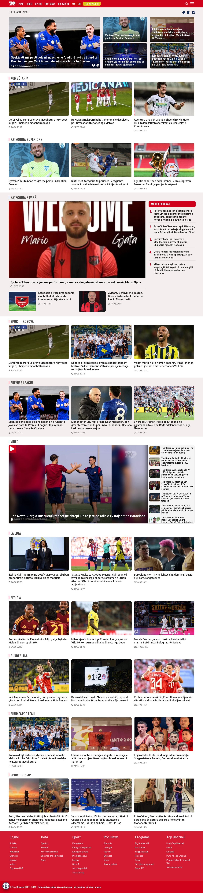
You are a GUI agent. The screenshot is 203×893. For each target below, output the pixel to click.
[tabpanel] (54, 42)
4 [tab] (17, 66)
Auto (43, 860)
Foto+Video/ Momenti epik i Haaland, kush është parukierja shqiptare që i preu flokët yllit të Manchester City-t (174, 229)
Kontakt (170, 852)
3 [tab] (15, 66)
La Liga (16, 533)
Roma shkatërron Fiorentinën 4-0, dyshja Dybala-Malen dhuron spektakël (38, 643)
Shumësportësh (23, 713)
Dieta (106, 860)
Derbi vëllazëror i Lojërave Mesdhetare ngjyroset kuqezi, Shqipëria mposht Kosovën (38, 123)
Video (29, 4)
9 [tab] (28, 66)
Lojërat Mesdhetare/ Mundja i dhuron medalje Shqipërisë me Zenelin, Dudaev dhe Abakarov (161, 759)
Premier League (22, 382)
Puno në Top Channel (176, 856)
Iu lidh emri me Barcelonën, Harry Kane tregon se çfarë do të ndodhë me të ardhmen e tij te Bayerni (38, 701)
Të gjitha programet (144, 864)
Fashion (107, 852)
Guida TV (139, 868)
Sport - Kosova (22, 321)
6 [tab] (22, 66)
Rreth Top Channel (175, 843)
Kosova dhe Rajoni (49, 852)
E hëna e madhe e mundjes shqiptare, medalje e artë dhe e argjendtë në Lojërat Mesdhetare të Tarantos (99, 760)
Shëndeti (108, 856)
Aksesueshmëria (174, 867)
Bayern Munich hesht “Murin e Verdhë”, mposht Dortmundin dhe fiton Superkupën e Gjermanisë (99, 701)
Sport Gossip (21, 774)
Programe (63, 4)
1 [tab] (11, 66)
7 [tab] (24, 66)
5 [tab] (20, 66)
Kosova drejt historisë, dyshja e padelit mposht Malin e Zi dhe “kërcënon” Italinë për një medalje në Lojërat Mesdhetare (100, 368)
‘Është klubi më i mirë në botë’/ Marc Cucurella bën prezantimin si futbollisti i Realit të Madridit (39, 578)
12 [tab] (34, 66)
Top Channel (175, 837)
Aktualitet (14, 852)
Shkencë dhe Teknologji (52, 856)
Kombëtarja (20, 78)
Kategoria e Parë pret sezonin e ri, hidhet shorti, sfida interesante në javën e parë (56, 298)
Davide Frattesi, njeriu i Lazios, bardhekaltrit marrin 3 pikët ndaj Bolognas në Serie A (160, 643)
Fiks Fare (139, 856)
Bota (44, 837)
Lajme (21, 4)
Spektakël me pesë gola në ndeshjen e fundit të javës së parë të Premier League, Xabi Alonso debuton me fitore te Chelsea (37, 427)
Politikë (13, 843)
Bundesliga (19, 655)
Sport (38, 4)
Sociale (13, 860)
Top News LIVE (91, 4)
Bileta (169, 847)
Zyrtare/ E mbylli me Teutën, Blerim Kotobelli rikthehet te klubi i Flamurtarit (125, 298)
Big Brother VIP (142, 843)
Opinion (44, 843)
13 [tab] (36, 66)
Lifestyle (108, 847)
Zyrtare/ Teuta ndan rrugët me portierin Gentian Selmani (38, 184)
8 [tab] (26, 66)
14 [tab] (38, 66)
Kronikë (13, 847)
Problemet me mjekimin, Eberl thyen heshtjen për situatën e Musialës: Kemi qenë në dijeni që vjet (163, 701)
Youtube (76, 4)
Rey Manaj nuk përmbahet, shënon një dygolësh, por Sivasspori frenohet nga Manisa (100, 123)
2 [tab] (13, 66)
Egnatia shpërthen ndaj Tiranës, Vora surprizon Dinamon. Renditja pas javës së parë (162, 184)
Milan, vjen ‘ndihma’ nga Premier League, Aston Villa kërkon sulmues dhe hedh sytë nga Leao (99, 643)
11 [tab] (32, 66)
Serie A (16, 597)
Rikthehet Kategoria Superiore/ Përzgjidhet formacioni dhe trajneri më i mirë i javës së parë (99, 184)
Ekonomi (14, 856)
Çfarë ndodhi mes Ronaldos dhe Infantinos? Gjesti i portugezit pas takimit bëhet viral (173, 254)
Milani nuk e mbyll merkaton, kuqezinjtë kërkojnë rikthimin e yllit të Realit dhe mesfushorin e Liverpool (173, 269)
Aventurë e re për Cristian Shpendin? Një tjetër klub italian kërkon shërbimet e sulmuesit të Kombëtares (162, 125)
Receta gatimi (110, 864)
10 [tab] (30, 66)
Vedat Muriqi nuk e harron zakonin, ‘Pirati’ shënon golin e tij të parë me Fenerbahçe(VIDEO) (163, 366)
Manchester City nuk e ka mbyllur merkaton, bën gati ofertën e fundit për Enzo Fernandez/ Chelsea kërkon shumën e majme (101, 427)
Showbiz (108, 843)
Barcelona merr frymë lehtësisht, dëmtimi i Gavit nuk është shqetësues (163, 578)
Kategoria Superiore (26, 139)
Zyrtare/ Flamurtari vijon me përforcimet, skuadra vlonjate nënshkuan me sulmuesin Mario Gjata (75, 283)
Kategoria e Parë (23, 197)
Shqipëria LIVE (141, 852)
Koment (44, 847)
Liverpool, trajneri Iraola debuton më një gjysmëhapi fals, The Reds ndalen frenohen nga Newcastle (162, 427)
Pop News (50, 4)
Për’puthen (140, 847)
